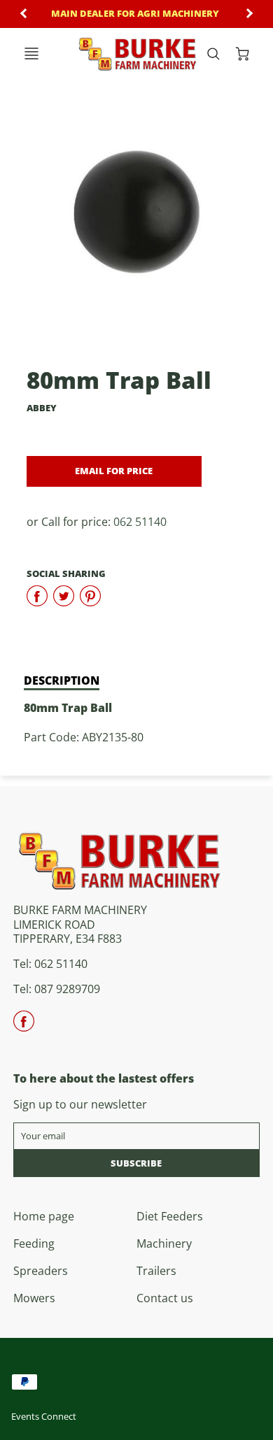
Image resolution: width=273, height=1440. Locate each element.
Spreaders (40, 1270)
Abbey (42, 407)
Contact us (164, 1298)
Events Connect (43, 1416)
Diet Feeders (169, 1216)
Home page (43, 1216)
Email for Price (114, 470)
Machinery (164, 1243)
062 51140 (140, 521)
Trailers (156, 1270)
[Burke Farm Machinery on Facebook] (23, 1026)
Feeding (34, 1243)
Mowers (34, 1298)
